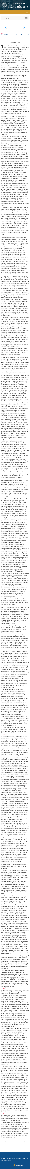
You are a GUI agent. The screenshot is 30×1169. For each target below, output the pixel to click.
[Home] (15, 5)
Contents (5, 18)
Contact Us (19, 1165)
